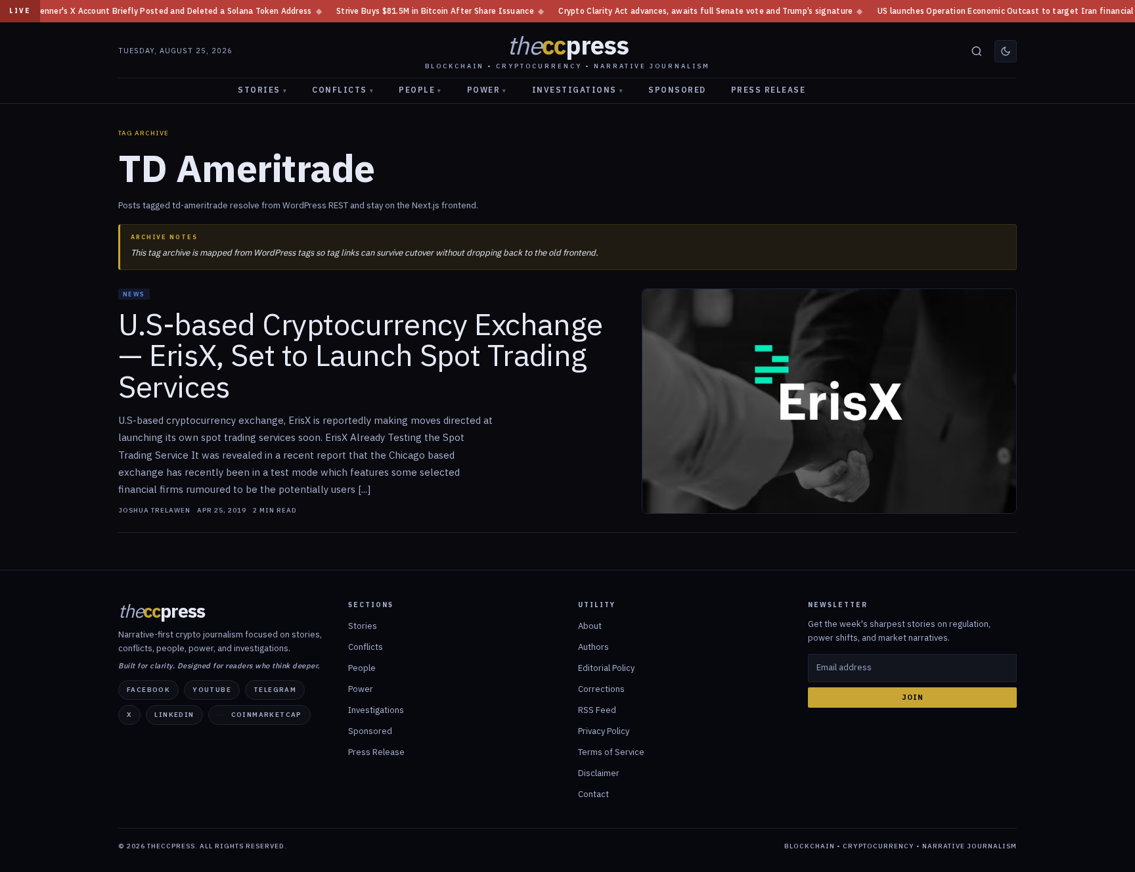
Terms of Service (611, 752)
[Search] (977, 51)
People (420, 90)
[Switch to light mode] (1005, 51)
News (134, 294)
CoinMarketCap (266, 714)
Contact (593, 794)
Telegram (275, 689)
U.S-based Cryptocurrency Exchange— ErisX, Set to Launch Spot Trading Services (360, 356)
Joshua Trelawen (154, 510)
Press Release (768, 90)
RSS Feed (597, 710)
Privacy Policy (603, 731)
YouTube (211, 689)
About (590, 625)
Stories (262, 90)
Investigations (578, 90)
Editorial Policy (606, 668)
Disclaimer (598, 773)
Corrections (601, 689)
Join (913, 697)
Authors (593, 647)
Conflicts (343, 90)
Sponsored (677, 90)
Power (487, 90)
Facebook (148, 689)
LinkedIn (174, 714)
